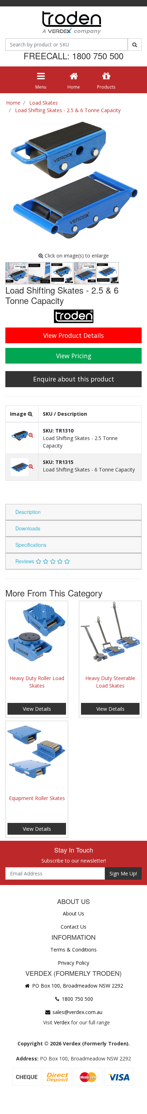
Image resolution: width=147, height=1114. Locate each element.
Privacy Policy (73, 962)
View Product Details (73, 335)
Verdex (62, 1022)
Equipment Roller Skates (37, 798)
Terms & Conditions (73, 949)
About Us (73, 913)
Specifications (30, 544)
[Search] (135, 44)
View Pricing (73, 355)
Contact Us (73, 926)
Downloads (27, 528)
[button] (22, 434)
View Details (37, 708)
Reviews (25, 561)
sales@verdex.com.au (76, 1012)
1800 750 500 (76, 998)
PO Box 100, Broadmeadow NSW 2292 (77, 985)
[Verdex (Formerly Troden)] (71, 23)
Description (28, 511)
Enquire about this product (73, 379)
